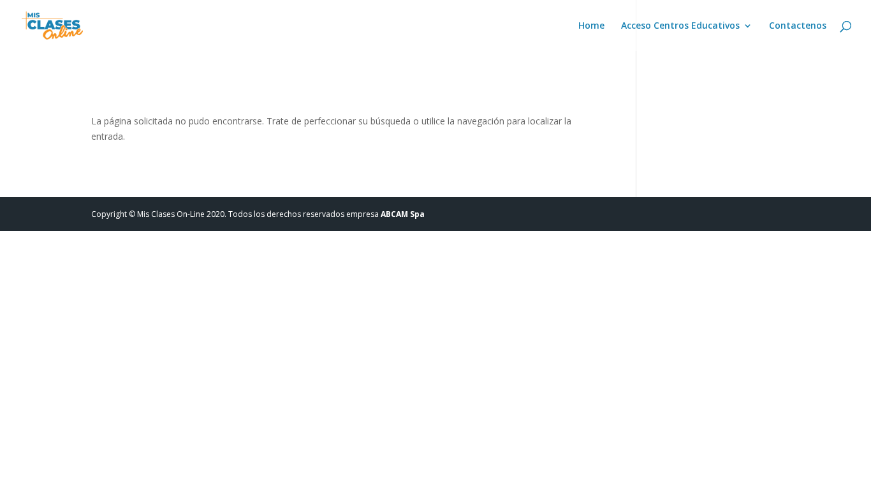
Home (591, 26)
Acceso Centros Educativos (680, 26)
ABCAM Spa (403, 214)
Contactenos (797, 26)
